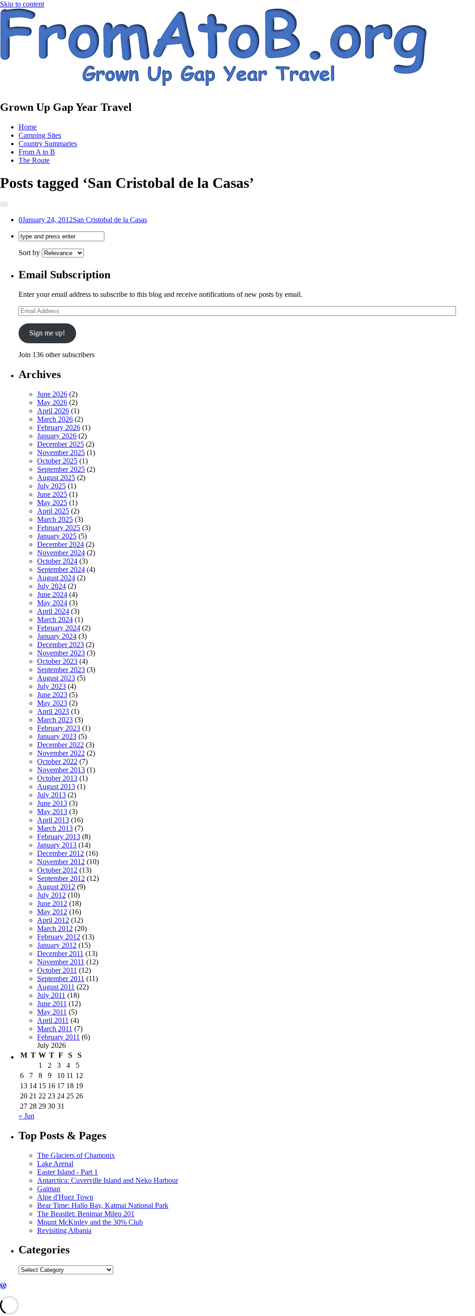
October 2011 (57, 970)
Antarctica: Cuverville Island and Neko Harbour (107, 1180)
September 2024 (61, 569)
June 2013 (52, 803)
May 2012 (52, 912)
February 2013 (58, 837)
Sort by (30, 253)
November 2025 (61, 452)
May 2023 (52, 703)
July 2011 (51, 995)
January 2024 (57, 636)
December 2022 (60, 745)
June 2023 (52, 695)
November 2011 (60, 962)
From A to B (37, 152)
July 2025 (51, 486)
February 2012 (58, 937)
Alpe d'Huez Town (65, 1197)
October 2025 (57, 461)
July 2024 (51, 586)
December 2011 (60, 953)
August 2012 (56, 887)
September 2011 (60, 978)
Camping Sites (40, 135)
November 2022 (61, 753)
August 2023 (56, 678)
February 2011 (58, 1037)
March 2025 (55, 519)
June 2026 (52, 394)
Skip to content (22, 4)
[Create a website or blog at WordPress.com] (3, 1286)
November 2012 (61, 862)
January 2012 (57, 945)
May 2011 (52, 1012)
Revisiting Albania (64, 1230)
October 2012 (57, 870)
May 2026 (52, 402)
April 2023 (53, 711)
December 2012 (60, 853)
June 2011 (52, 1004)
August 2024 (56, 578)
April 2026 (53, 411)
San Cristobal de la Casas (83, 220)
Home (28, 127)
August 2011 (56, 987)
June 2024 (52, 594)
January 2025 (57, 536)
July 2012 (51, 895)
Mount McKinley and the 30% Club (90, 1222)
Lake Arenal (55, 1164)
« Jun (26, 1116)
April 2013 (53, 820)
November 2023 (61, 653)
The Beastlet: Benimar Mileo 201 (86, 1214)
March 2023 (55, 720)
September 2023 (61, 670)
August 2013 (56, 786)
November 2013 (61, 770)
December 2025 (60, 444)
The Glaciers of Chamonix (76, 1155)
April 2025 (53, 511)
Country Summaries (48, 144)
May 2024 (52, 603)
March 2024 (55, 619)
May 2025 (52, 503)
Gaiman (48, 1189)
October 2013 (57, 778)
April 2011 (53, 1020)
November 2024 (61, 553)
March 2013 (55, 828)
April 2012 (53, 920)
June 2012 (52, 903)
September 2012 (61, 878)
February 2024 (58, 628)
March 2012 (55, 928)
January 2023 (57, 736)
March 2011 (54, 1029)
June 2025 (52, 494)
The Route (34, 160)
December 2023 (60, 644)
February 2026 (58, 427)
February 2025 (58, 528)
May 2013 (52, 811)
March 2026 (55, 419)
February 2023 (58, 728)
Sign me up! (47, 333)
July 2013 (51, 795)
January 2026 (57, 436)
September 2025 (61, 469)
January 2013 (57, 845)
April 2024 (53, 611)
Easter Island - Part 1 (67, 1172)
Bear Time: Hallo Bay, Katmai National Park (102, 1205)
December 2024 (60, 544)
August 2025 (56, 477)
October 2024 (57, 561)
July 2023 (51, 686)
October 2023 (57, 661)
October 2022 (57, 761)
